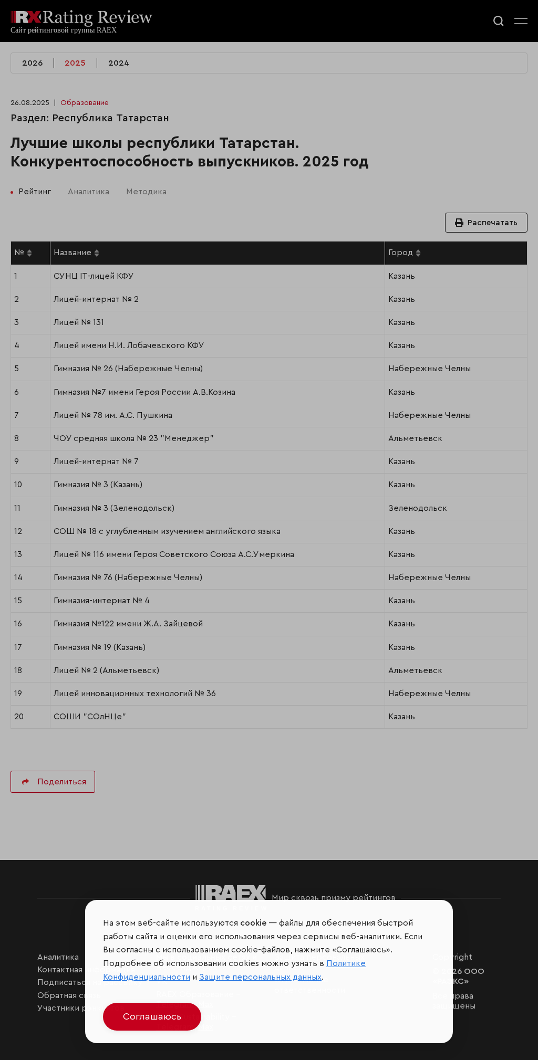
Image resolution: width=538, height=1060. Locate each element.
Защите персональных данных (260, 977)
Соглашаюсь (152, 1016)
